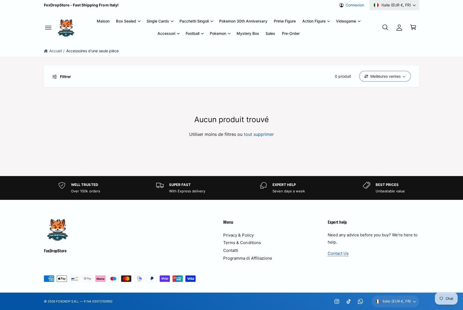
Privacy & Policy (238, 235)
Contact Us (338, 253)
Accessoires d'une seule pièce (92, 50)
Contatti (230, 250)
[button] (48, 27)
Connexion (355, 5)
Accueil (55, 50)
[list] (231, 188)
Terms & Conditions (242, 242)
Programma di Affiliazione (247, 258)
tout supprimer (259, 134)
